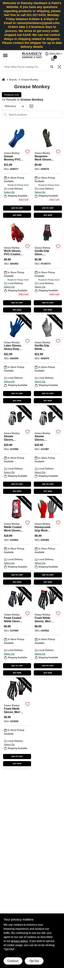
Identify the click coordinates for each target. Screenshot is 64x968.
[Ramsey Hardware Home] (32, 55)
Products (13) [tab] (11, 94)
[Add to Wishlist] (27, 152)
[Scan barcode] (59, 67)
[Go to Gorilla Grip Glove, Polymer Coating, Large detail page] (47, 233)
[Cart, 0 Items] (52, 59)
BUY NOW (17, 215)
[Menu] (5, 55)
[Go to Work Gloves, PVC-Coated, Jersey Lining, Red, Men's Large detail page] (16, 233)
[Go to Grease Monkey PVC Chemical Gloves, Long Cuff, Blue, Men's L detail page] (16, 138)
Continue (12, 960)
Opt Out (34, 960)
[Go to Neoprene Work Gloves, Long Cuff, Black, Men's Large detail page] (47, 138)
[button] (52, 53)
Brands (13, 79)
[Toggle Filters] (31, 106)
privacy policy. (19, 941)
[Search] (51, 66)
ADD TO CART (17, 208)
